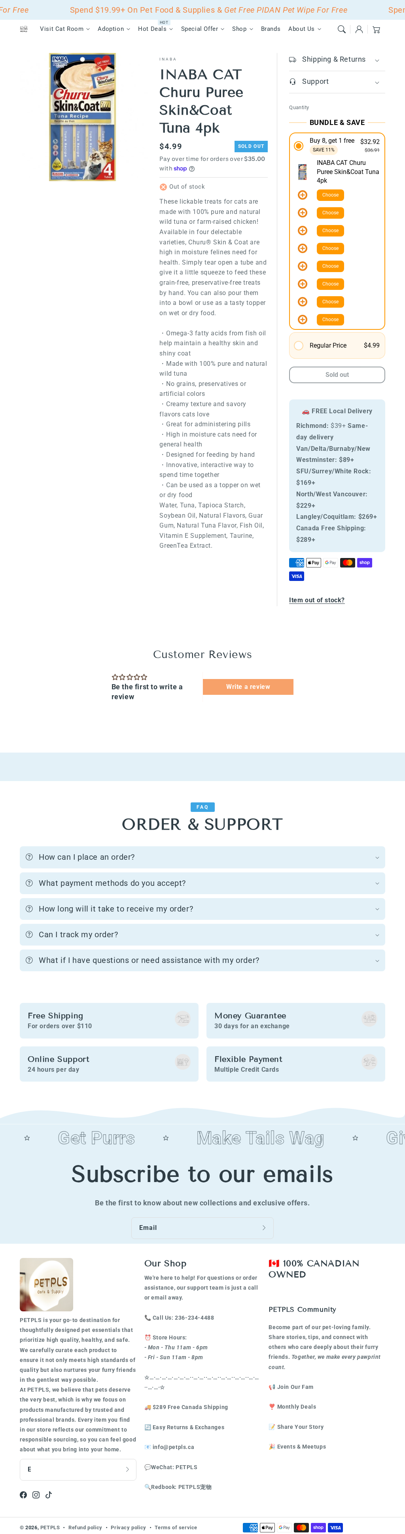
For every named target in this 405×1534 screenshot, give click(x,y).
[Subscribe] (265, 1228)
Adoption (111, 28)
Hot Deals (152, 28)
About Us (301, 28)
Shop (239, 28)
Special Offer (199, 28)
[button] (341, 29)
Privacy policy (128, 1527)
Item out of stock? (317, 600)
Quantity (299, 107)
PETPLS (50, 1527)
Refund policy (85, 1527)
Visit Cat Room (61, 28)
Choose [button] (330, 195)
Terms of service (176, 1527)
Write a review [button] (248, 686)
